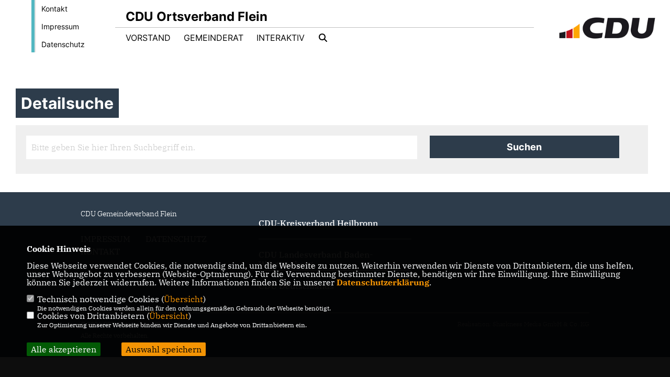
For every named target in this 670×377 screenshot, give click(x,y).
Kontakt (54, 8)
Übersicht (183, 299)
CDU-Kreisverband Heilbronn (318, 223)
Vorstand (148, 38)
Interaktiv (280, 38)
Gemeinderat (213, 38)
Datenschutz (63, 44)
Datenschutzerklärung (383, 282)
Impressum (60, 26)
